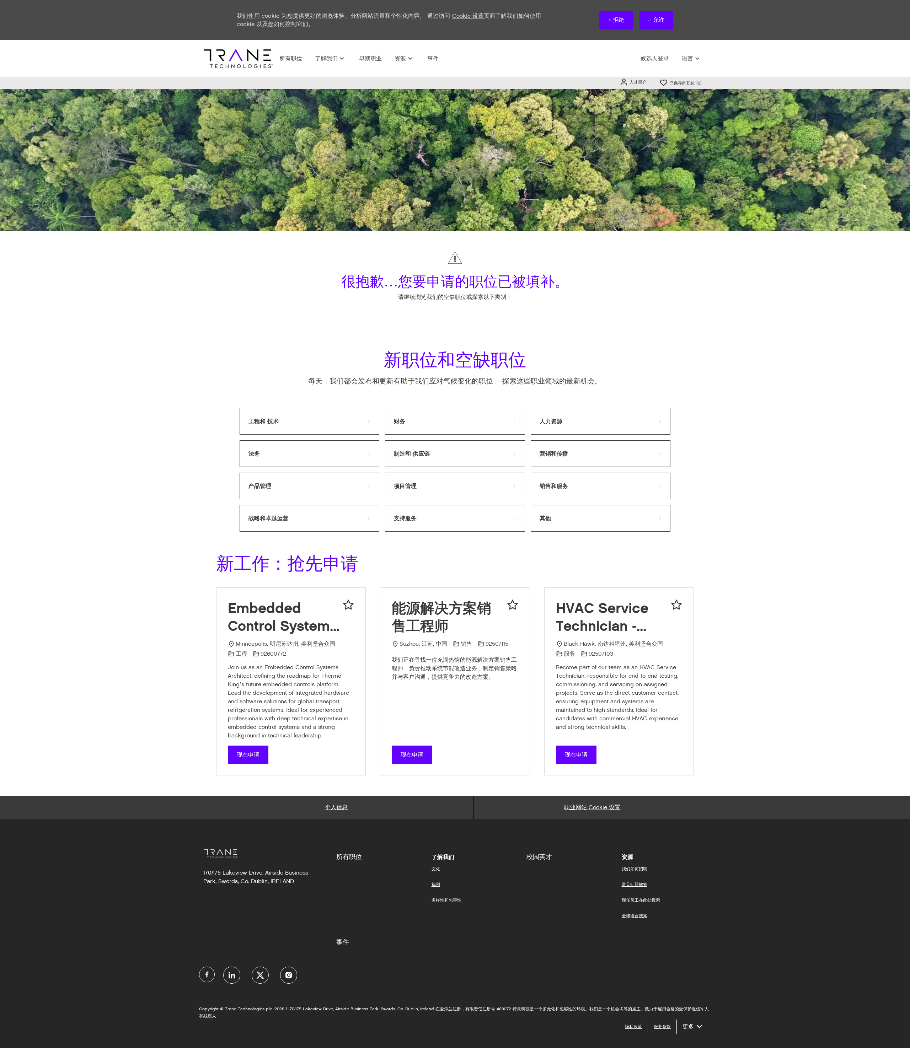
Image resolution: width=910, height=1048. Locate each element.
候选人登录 (655, 58)
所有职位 (290, 58)
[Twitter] (260, 975)
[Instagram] (288, 975)
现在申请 (248, 754)
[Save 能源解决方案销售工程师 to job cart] (512, 605)
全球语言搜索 (634, 915)
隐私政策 (633, 1026)
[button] (633, 82)
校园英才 (539, 857)
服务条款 (662, 1026)
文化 (436, 868)
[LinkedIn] (231, 975)
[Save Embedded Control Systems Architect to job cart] (348, 605)
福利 (436, 884)
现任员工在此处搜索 (641, 900)
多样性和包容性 (446, 900)
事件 (433, 58)
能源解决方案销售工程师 (441, 617)
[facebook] (207, 974)
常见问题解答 (634, 884)
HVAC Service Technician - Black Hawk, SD (608, 617)
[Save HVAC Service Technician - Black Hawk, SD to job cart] (676, 605)
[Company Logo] (237, 58)
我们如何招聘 (634, 868)
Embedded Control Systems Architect (282, 617)
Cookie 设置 (468, 15)
